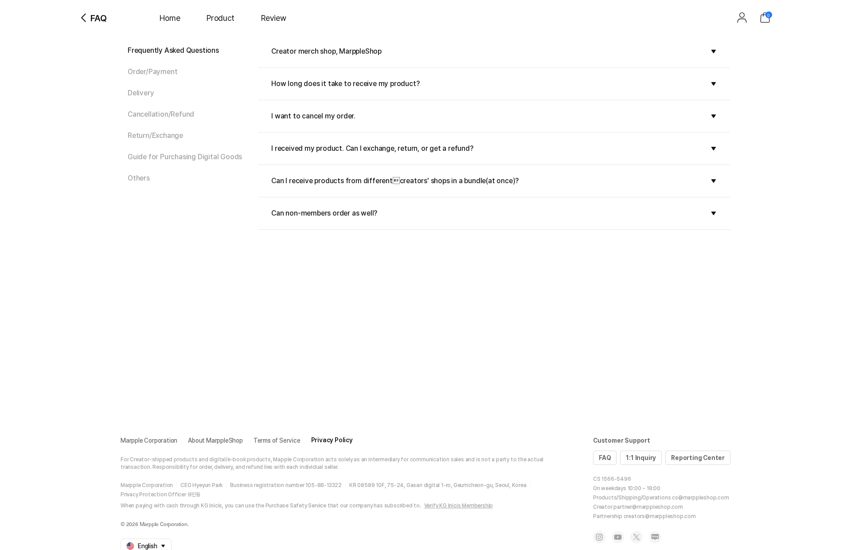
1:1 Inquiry (641, 457)
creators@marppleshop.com (660, 516)
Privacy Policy (332, 440)
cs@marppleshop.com (700, 498)
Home (170, 18)
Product (220, 18)
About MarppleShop (215, 440)
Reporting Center (698, 457)
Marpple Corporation (149, 440)
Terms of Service (277, 440)
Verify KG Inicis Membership (458, 506)
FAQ (605, 457)
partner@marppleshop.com (648, 507)
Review (273, 18)
